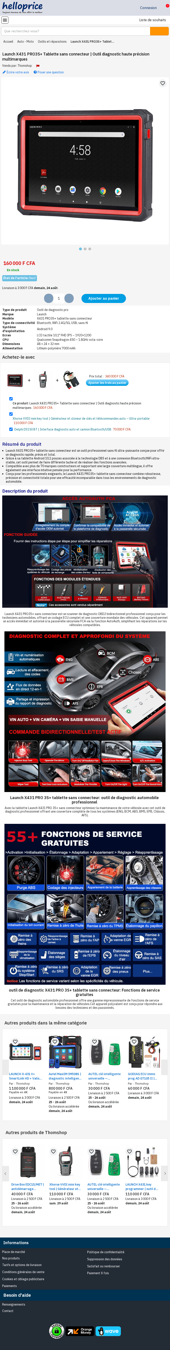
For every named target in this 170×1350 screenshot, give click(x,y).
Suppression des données (104, 1259)
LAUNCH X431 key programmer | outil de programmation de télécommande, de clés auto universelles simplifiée (141, 1186)
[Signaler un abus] (37, 66)
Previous (5, 1174)
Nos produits (11, 1258)
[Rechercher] (159, 31)
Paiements (9, 1286)
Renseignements (13, 1304)
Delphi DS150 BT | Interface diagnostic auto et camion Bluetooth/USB (62, 429)
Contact (8, 1311)
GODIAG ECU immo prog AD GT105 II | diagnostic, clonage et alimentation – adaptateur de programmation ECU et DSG (144, 1076)
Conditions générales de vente (23, 1272)
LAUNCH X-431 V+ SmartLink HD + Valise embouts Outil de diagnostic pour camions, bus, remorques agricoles (25, 1076)
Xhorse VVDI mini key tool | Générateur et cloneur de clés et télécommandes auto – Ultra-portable (81, 419)
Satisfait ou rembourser (103, 1266)
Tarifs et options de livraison (22, 1265)
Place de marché (13, 1252)
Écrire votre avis (17, 72)
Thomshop (24, 66)
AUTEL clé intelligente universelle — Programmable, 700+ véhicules (104, 1076)
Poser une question (50, 72)
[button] (164, 8)
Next (164, 1173)
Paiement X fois (98, 1273)
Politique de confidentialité (105, 1252)
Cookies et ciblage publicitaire (23, 1279)
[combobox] (73, 31)
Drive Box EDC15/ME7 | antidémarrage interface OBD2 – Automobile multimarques (27, 1186)
